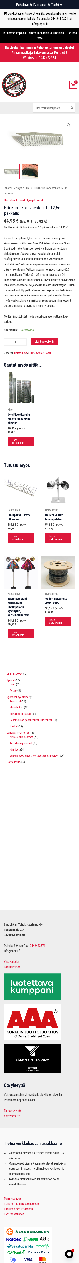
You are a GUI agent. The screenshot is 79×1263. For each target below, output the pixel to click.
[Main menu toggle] (61, 85)
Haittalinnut (10, 200)
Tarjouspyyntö (12, 1110)
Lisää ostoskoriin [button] (18, 441)
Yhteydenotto (12, 1116)
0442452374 (47, 58)
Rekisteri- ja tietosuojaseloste (22, 1204)
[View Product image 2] (30, 171)
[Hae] (72, 108)
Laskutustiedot (12, 967)
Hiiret (27, 188)
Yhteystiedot (11, 961)
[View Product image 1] (12, 171)
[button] (68, 125)
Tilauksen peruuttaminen (18, 1209)
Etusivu (8, 188)
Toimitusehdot (12, 1198)
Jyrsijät (18, 188)
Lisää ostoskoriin (44, 341)
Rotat (39, 200)
